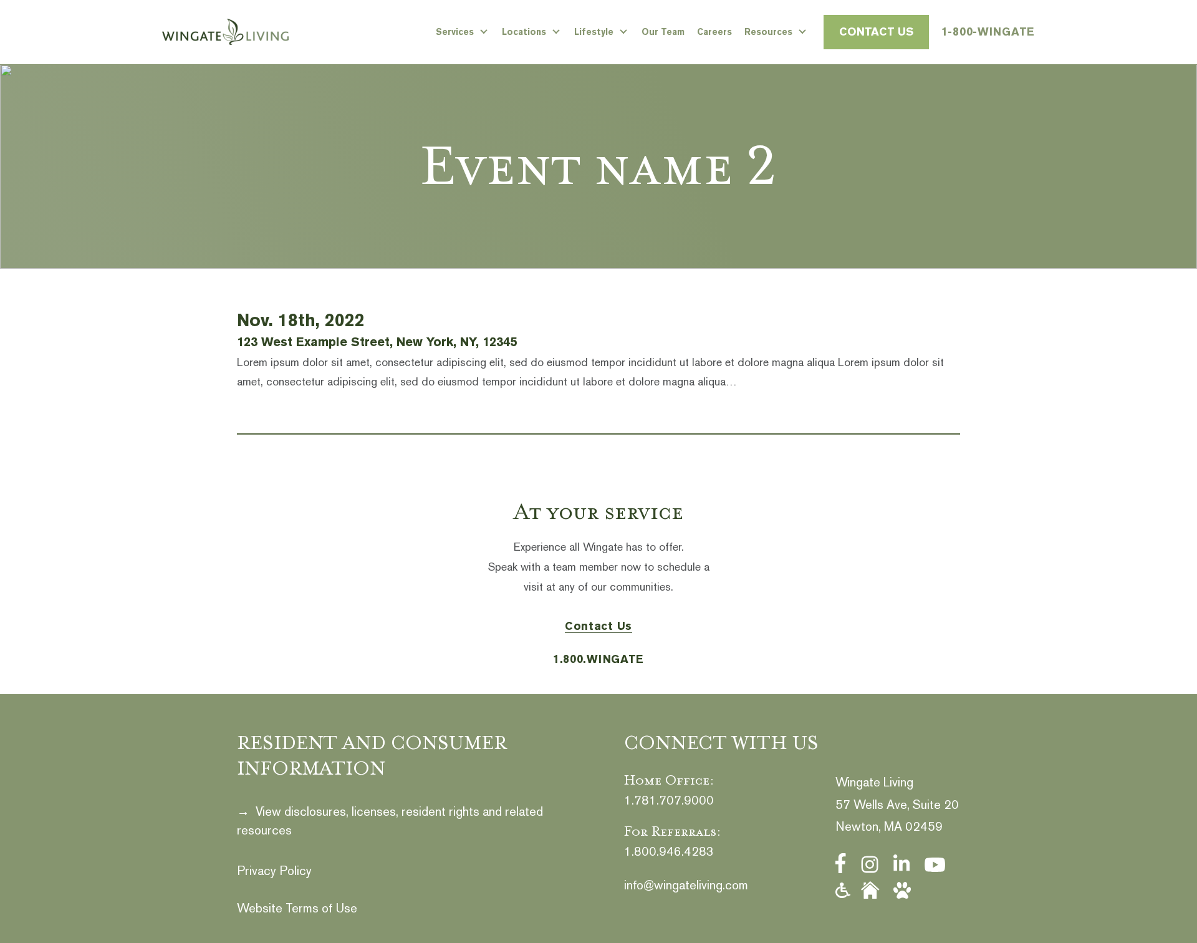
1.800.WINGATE (598, 658)
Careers (714, 32)
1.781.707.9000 (669, 800)
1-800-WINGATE (988, 31)
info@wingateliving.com (686, 885)
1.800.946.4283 (669, 851)
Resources (768, 32)
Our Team (663, 32)
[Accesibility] (842, 890)
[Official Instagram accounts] (869, 864)
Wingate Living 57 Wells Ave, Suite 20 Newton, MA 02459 (897, 804)
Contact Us (876, 31)
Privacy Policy (274, 870)
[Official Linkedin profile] (901, 863)
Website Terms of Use (297, 908)
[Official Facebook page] (840, 863)
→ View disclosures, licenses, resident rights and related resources (390, 821)
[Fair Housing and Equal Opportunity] (870, 890)
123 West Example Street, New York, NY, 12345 (377, 341)
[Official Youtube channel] (935, 865)
